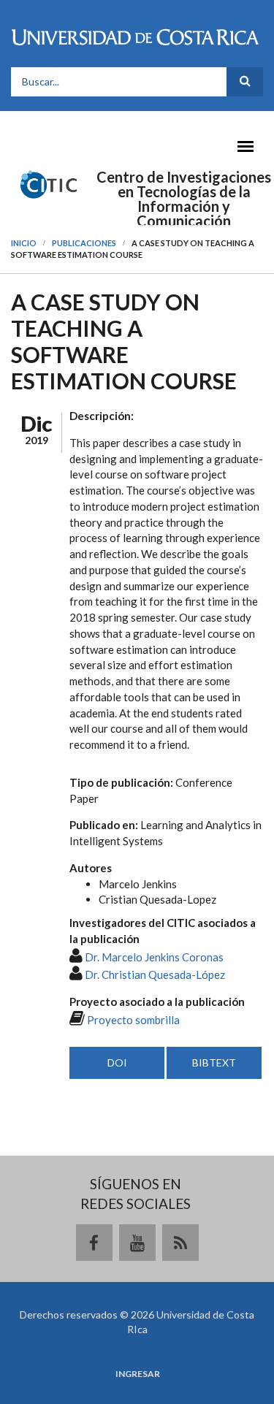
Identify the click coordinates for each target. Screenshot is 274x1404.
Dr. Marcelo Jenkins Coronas (154, 957)
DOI (117, 1062)
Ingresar (137, 1374)
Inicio (24, 243)
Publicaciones (84, 243)
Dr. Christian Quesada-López (155, 974)
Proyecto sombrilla (133, 1019)
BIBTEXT (214, 1062)
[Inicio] (48, 183)
